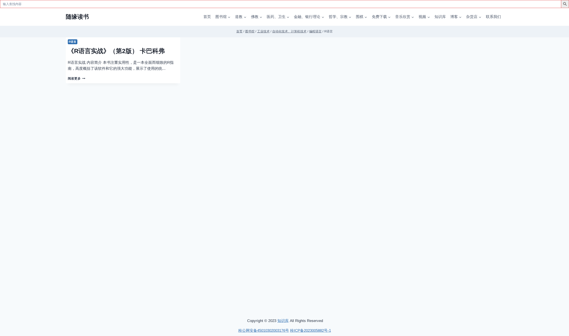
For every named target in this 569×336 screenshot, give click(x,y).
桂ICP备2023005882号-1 (310, 330)
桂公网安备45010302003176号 (263, 330)
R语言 (72, 41)
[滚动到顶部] (542, 273)
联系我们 (493, 17)
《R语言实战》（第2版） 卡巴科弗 (116, 51)
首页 (207, 17)
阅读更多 (76, 78)
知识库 (440, 17)
